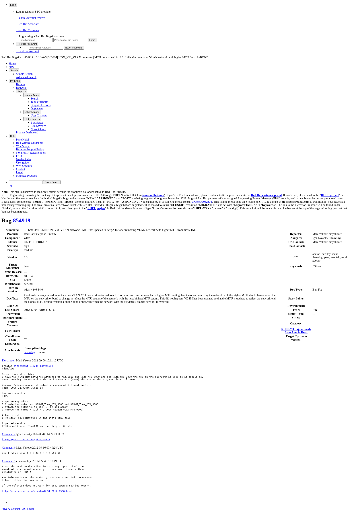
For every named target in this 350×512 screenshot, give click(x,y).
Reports (22, 91)
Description (8, 360)
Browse (20, 84)
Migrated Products (26, 175)
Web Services (24, 165)
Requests (21, 87)
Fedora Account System (30, 17)
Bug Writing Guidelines (29, 142)
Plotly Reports (32, 119)
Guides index (23, 159)
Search (14, 70)
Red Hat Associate (27, 24)
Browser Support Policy (30, 149)
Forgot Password (27, 43)
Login (13, 4)
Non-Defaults (38, 129)
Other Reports (32, 112)
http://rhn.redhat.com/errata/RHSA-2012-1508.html (37, 491)
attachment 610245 (26, 366)
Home (12, 63)
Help (12, 136)
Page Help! (22, 139)
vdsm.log (29, 352)
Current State (32, 95)
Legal (19, 172)
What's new (23, 146)
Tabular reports (39, 101)
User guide (22, 162)
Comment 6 (8, 447)
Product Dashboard (27, 132)
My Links (15, 80)
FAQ (19, 155)
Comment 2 (8, 434)
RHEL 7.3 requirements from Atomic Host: (296, 331)
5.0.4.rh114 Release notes (31, 152)
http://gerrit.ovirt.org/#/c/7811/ (26, 439)
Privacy (5, 508)
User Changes (39, 115)
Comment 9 (8, 461)
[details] (46, 366)
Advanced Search (26, 77)
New (11, 66)
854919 (21, 220)
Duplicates (37, 108)
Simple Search (24, 73)
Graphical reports (40, 105)
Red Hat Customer (27, 30)
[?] (10, 185)
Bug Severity (38, 125)
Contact (20, 169)
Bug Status (37, 122)
